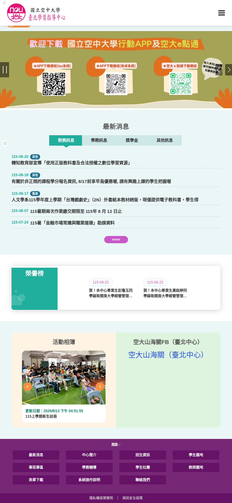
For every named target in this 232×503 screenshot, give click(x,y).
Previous (218, 69)
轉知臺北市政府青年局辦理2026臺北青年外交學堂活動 (82, 247)
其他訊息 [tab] (165, 140)
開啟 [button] (115, 444)
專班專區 (36, 467)
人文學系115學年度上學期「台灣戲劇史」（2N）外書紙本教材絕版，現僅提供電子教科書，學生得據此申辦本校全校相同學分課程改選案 (105, 199)
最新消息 (36, 455)
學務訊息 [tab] (99, 140)
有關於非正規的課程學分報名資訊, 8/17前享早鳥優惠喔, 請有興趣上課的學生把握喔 (91, 181)
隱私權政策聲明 (101, 498)
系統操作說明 (89, 480)
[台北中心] (116, 12)
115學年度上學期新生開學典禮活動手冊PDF (72, 247)
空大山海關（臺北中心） (168, 355)
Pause (4, 69)
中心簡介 (89, 455)
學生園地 (196, 455)
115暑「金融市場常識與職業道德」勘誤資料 (72, 223)
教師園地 (196, 467)
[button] (221, 13)
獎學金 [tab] (132, 140)
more (116, 239)
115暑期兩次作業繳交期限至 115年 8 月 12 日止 (76, 211)
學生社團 (142, 467)
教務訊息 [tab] (66, 140)
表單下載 (36, 480)
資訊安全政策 (132, 498)
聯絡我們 (142, 480)
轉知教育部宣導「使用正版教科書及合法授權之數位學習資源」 (72, 163)
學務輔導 (89, 467)
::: (4, 3)
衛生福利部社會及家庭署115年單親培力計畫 (72, 247)
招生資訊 (142, 455)
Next (228, 69)
